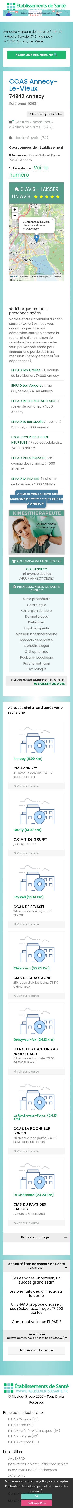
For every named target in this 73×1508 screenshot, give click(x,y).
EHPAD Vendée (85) (23, 1442)
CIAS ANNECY (36, 569)
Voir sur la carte (27, 786)
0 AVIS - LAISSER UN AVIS (35, 193)
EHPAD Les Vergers (26, 385)
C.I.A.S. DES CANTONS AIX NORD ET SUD (36, 1051)
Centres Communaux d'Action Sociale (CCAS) (31, 124)
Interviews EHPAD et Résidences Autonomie (32, 1473)
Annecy (47, 36)
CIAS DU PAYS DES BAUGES (29, 1207)
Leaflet (14, 276)
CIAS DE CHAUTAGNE (32, 977)
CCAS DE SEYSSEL (29, 906)
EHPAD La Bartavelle (27, 421)
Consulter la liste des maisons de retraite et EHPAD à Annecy (36, 499)
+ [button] (14, 209)
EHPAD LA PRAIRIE (25, 478)
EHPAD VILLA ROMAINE (28, 457)
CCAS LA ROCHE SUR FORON (31, 1131)
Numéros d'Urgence (36, 1350)
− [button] (14, 215)
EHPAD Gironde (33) (23, 1419)
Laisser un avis (51, 683)
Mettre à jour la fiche (46, 114)
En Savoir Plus (37, 1503)
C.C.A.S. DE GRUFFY (30, 839)
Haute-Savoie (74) (21, 36)
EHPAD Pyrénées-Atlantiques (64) (34, 1430)
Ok (36, 1496)
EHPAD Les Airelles (25, 370)
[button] (14, 243)
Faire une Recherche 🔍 (37, 54)
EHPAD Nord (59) (21, 1425)
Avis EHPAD (16, 1458)
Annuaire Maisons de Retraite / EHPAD (32, 31)
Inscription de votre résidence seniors (38, 1464)
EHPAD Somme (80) (23, 1436)
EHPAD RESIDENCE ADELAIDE (33, 401)
